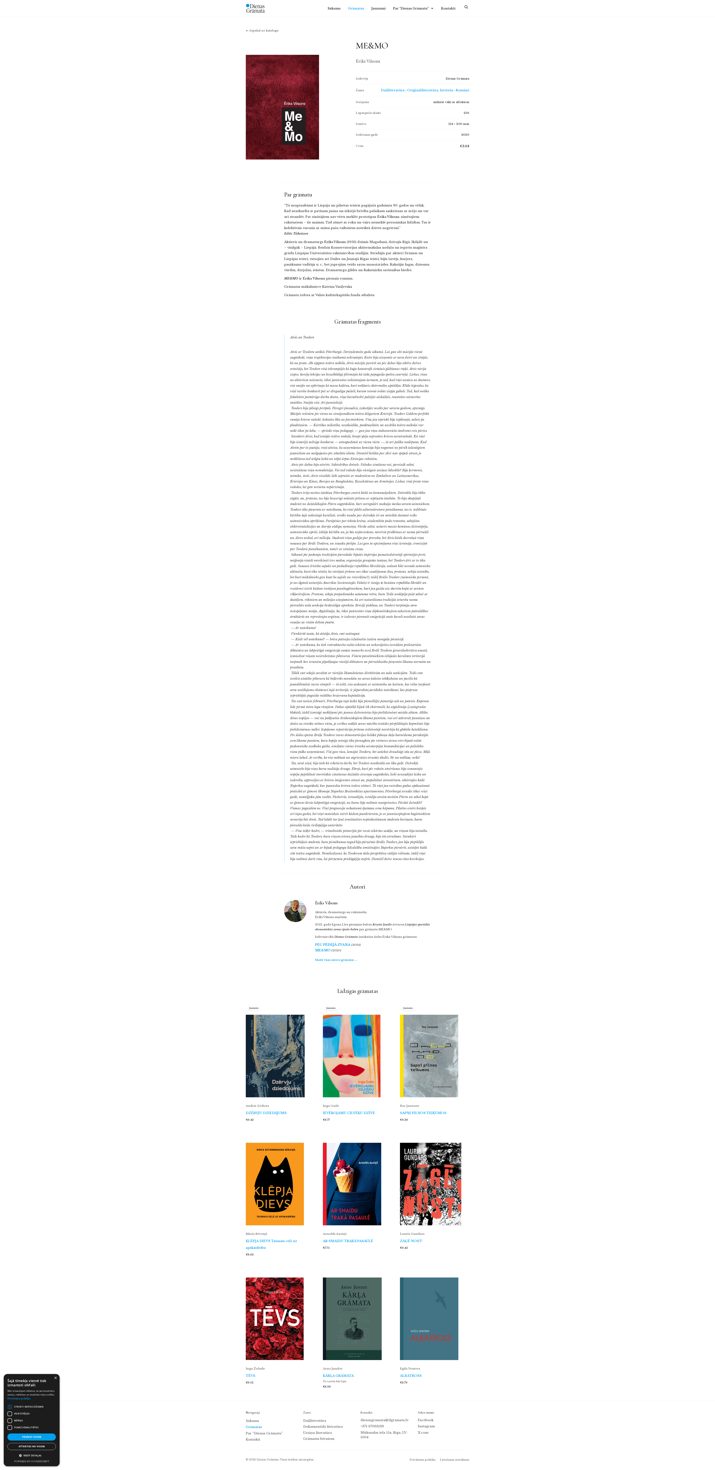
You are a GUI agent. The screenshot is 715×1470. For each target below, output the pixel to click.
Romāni (462, 90)
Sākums (334, 8)
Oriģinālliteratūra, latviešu (430, 90)
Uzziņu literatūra (317, 1433)
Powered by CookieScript (31, 1461)
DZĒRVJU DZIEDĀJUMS (266, 1113)
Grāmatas (356, 8)
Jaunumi (378, 8)
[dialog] (32, 1420)
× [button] (55, 1378)
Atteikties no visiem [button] (32, 1446)
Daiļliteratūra (393, 90)
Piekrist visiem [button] (31, 1437)
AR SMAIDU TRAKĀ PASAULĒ (348, 1241)
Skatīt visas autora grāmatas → (336, 960)
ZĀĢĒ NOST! (411, 1241)
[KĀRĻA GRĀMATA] (357, 1315)
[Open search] (466, 8)
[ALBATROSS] (434, 1315)
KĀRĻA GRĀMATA (338, 1376)
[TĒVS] (280, 1315)
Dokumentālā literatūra (323, 1427)
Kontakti (448, 8)
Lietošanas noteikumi (454, 1459)
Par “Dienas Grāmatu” (411, 8)
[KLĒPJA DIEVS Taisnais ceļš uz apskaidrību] (280, 1180)
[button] (31, 1455)
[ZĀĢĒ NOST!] (434, 1180)
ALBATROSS (411, 1376)
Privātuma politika (422, 1459)
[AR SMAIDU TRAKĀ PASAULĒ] (357, 1180)
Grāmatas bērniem (318, 1439)
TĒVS (250, 1376)
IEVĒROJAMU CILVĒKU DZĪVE (349, 1113)
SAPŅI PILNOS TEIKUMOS (423, 1113)
